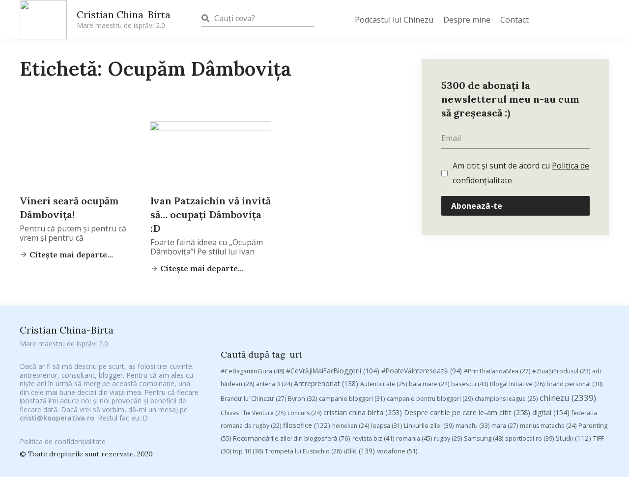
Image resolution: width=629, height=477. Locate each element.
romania (414, 438)
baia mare (429, 384)
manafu (472, 425)
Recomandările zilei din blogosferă (291, 438)
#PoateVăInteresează (421, 370)
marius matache (548, 425)
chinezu (568, 397)
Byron (302, 398)
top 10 (248, 451)
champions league (506, 398)
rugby (448, 438)
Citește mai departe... (70, 254)
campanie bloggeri (352, 398)
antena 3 (274, 384)
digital (551, 412)
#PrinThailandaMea (497, 371)
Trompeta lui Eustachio (303, 451)
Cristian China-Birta (124, 19)
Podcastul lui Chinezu (394, 20)
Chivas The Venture (253, 413)
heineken (350, 425)
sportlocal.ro (529, 438)
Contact (514, 20)
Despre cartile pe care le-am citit (467, 412)
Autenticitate (383, 384)
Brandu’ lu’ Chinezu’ (253, 398)
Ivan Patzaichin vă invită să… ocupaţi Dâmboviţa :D (210, 214)
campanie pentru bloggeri (430, 398)
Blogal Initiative (517, 384)
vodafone (397, 451)
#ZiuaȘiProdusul (561, 371)
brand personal (574, 384)
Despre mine (466, 20)
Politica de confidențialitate (63, 441)
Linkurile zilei (429, 425)
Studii (573, 438)
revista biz (373, 438)
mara (504, 425)
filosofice (306, 425)
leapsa (386, 425)
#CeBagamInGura (252, 370)
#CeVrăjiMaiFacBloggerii (332, 370)
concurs (304, 413)
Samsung (483, 438)
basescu (469, 383)
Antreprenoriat (326, 383)
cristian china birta (362, 412)
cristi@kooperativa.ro (57, 417)
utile (359, 450)
